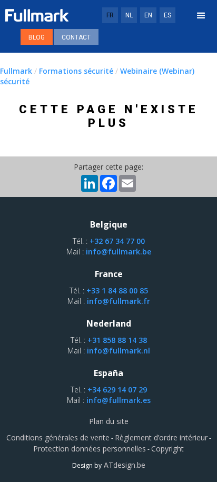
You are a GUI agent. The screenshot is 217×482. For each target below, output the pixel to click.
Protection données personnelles (89, 449)
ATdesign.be (123, 465)
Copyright (167, 449)
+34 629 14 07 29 (117, 390)
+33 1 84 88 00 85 (117, 291)
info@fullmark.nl (118, 351)
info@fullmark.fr (118, 301)
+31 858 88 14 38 (117, 340)
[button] (201, 16)
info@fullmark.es (118, 400)
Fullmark (16, 71)
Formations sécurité (76, 71)
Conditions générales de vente (58, 437)
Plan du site (109, 421)
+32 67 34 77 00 (117, 241)
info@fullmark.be (118, 252)
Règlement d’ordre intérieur (161, 437)
